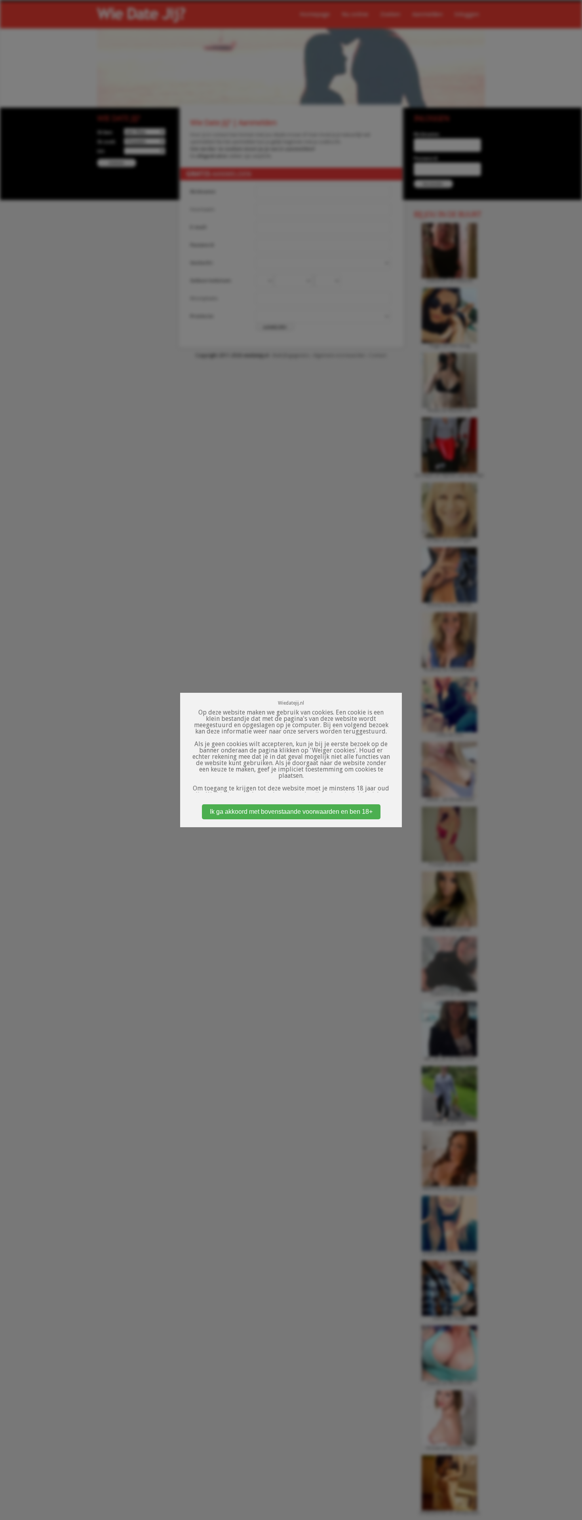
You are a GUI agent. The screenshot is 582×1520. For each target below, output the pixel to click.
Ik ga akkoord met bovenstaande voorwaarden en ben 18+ (291, 811)
